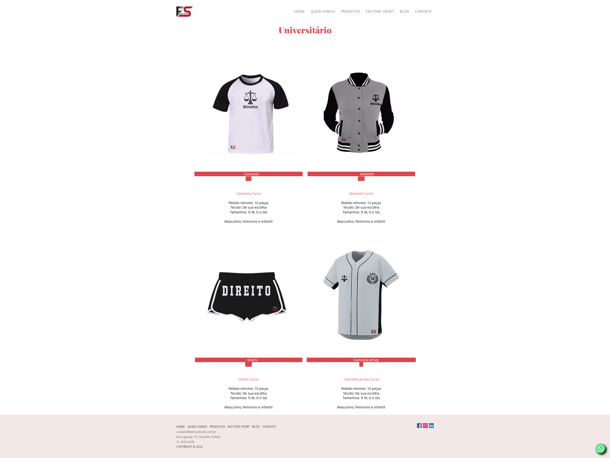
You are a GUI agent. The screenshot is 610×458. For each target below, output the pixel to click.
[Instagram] (425, 425)
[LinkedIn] (431, 425)
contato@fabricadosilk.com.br (196, 432)
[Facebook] (419, 425)
